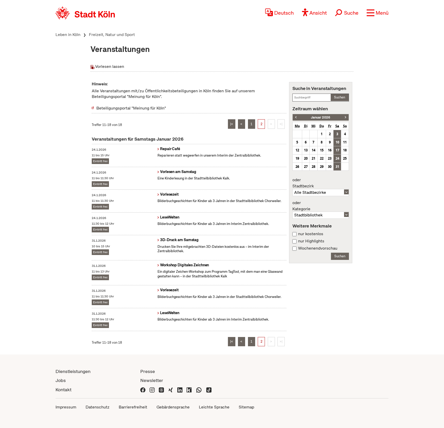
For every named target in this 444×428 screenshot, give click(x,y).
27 (306, 166)
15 (321, 150)
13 (306, 150)
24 (337, 158)
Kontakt (63, 390)
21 (313, 158)
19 (297, 158)
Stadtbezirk (303, 183)
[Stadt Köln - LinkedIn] (179, 389)
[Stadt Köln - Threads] (161, 389)
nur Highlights (311, 241)
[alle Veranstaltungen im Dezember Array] (296, 117)
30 (329, 166)
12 (297, 150)
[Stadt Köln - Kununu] (189, 389)
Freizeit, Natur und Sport (112, 34)
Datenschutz (97, 407)
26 (297, 166)
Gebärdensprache (173, 407)
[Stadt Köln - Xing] (170, 389)
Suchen (339, 97)
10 (337, 142)
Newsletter (151, 380)
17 (337, 150)
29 (321, 166)
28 (313, 166)
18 (345, 150)
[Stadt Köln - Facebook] (142, 389)
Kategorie (301, 206)
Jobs (60, 380)
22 (321, 158)
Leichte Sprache (214, 407)
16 (329, 150)
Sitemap (246, 407)
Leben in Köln (67, 34)
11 (345, 142)
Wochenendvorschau (317, 248)
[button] (377, 12)
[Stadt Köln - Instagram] (152, 389)
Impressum (65, 407)
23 (329, 158)
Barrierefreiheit (133, 407)
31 (337, 166)
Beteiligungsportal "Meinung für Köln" (131, 108)
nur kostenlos (310, 234)
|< (231, 124)
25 (345, 158)
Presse (147, 371)
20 (306, 158)
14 (313, 150)
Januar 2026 (320, 117)
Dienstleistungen (72, 371)
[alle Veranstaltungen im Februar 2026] (345, 117)
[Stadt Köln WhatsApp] (199, 389)
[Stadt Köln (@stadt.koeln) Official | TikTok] (209, 389)
